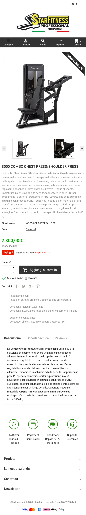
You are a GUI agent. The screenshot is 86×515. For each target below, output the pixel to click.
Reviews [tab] (61, 338)
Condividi (16, 286)
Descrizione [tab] (12, 338)
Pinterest (38, 286)
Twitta (23, 286)
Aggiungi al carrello (40, 270)
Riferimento (8, 223)
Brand (5, 229)
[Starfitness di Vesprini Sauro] (43, 22)
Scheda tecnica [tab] (38, 338)
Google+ (30, 286)
